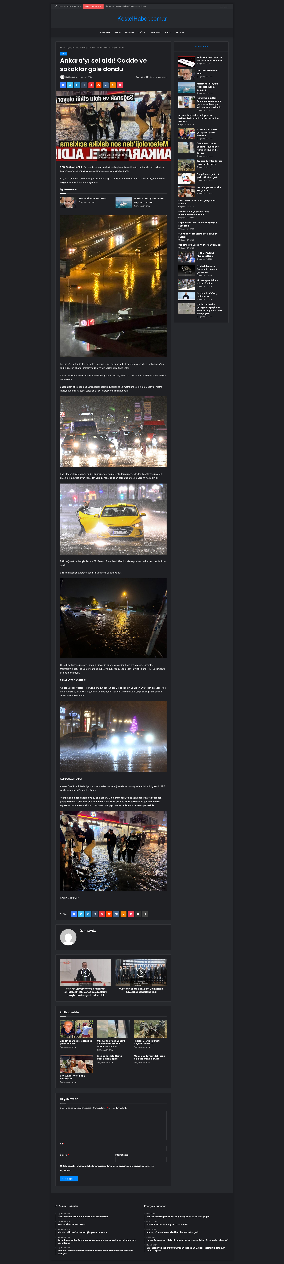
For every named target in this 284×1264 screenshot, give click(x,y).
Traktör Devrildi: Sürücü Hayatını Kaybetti (147, 1042)
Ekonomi (129, 32)
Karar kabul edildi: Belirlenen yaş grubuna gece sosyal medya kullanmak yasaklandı (143, 6)
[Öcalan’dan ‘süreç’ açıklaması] (186, 296)
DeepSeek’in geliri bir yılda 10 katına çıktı (208, 176)
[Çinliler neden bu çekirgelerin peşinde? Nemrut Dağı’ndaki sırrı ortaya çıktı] (186, 308)
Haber (117, 32)
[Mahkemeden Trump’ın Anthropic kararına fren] (186, 61)
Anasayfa (105, 32)
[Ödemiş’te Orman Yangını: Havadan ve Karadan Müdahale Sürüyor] (113, 1029)
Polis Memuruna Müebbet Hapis (205, 254)
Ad (62, 1144)
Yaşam (168, 32)
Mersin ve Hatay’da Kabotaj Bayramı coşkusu (207, 86)
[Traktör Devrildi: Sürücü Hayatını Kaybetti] (150, 1029)
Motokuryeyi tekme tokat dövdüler (207, 282)
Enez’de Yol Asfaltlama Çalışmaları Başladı (109, 1057)
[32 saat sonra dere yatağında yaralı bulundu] (76, 1029)
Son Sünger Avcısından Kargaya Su (72, 1077)
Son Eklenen (201, 46)
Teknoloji (155, 32)
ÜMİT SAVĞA (71, 77)
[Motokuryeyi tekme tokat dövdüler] (186, 284)
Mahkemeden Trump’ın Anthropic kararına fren (209, 59)
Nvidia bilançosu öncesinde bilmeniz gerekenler (207, 269)
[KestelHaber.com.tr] (142, 18)
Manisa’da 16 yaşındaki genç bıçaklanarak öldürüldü (149, 1057)
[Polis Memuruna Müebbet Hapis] (186, 256)
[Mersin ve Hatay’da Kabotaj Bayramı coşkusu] (124, 202)
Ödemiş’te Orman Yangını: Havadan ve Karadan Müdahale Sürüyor (111, 1043)
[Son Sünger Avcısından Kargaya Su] (76, 1064)
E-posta (64, 1155)
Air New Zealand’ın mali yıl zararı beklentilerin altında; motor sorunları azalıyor (198, 118)
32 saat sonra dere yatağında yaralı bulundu (76, 1042)
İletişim (180, 32)
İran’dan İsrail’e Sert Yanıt (93, 198)
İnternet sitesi (122, 1155)
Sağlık (141, 32)
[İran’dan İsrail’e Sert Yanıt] (68, 202)
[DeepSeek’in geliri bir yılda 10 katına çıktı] (186, 178)
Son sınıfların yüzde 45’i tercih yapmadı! (200, 244)
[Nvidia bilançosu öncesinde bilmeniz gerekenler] (186, 270)
